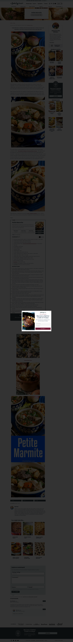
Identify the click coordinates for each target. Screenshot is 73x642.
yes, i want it (43, 328)
